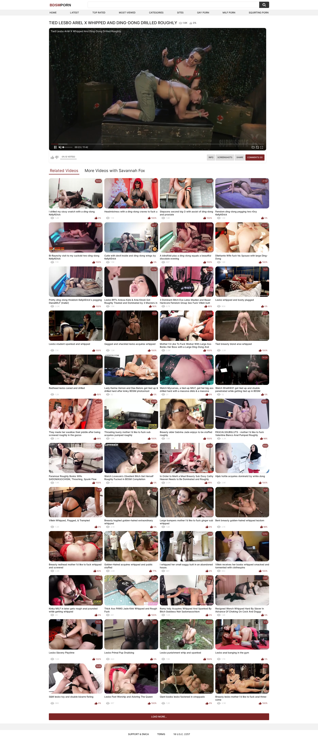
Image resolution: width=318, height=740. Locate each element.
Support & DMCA (138, 734)
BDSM (60, 5)
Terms (161, 734)
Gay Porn (203, 12)
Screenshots (224, 157)
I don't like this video (56, 157)
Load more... (159, 716)
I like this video (52, 157)
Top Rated (98, 12)
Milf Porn (229, 12)
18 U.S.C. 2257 (181, 734)
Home (53, 12)
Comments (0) (255, 157)
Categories (156, 12)
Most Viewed (127, 12)
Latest (74, 12)
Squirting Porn (258, 12)
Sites (180, 12)
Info (211, 157)
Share (240, 157)
